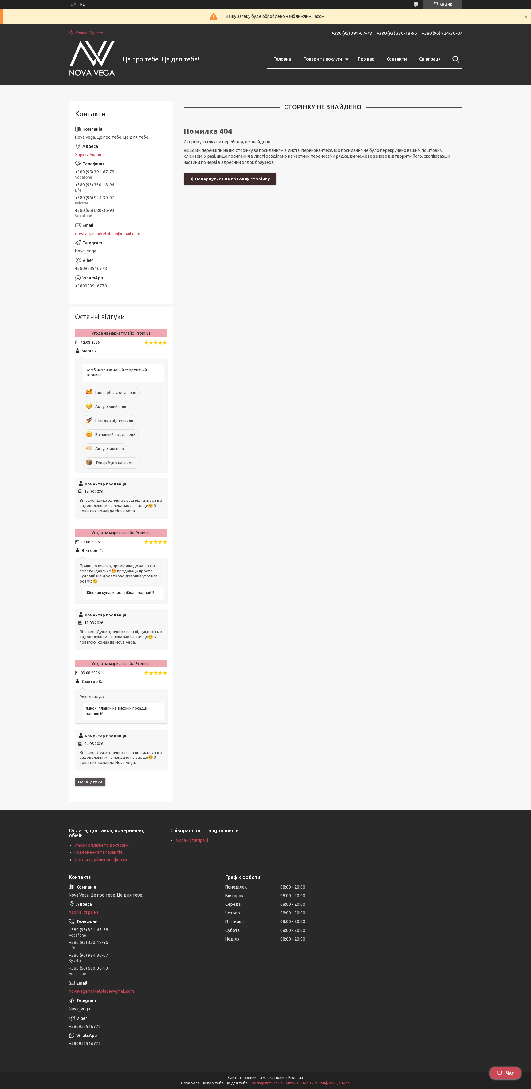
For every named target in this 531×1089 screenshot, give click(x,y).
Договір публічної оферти (100, 859)
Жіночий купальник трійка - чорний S (120, 592)
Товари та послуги (322, 59)
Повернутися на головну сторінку (232, 179)
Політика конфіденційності (325, 1083)
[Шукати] (454, 59)
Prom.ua (295, 1077)
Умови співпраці (192, 840)
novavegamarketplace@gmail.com (107, 233)
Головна (282, 59)
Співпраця (430, 59)
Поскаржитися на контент (275, 1083)
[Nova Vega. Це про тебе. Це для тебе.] (92, 59)
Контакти (396, 59)
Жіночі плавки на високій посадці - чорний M (118, 710)
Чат (510, 1073)
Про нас (366, 59)
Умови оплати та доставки (101, 845)
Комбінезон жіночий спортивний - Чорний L (117, 372)
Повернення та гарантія (98, 852)
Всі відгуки (90, 782)
